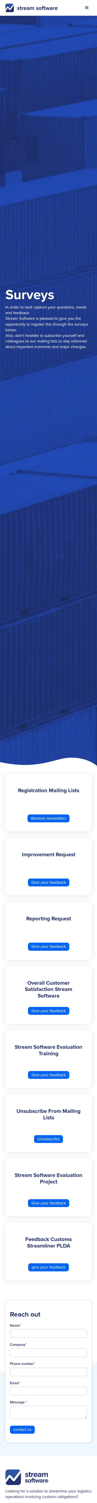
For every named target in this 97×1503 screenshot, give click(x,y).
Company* (18, 1344)
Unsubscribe (48, 1138)
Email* (15, 1383)
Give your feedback (48, 882)
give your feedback (48, 1267)
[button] (87, 8)
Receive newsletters (48, 818)
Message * (18, 1402)
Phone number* (22, 1364)
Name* (15, 1325)
